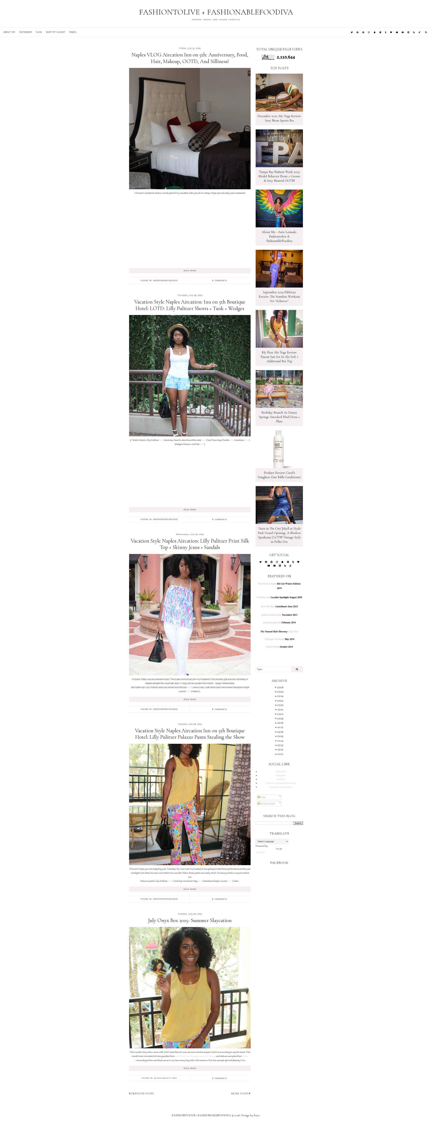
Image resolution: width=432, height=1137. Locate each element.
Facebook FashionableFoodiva (281, 783)
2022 (280, 705)
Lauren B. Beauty (207, 1056)
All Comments (267, 803)
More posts (240, 1093)
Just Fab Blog (268, 606)
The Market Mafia (267, 583)
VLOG (39, 32)
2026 (280, 687)
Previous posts (142, 1093)
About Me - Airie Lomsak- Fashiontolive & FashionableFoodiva (279, 236)
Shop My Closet (55, 32)
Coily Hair (293, 631)
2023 (280, 700)
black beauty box (165, 1078)
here (161, 440)
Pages (72, 32)
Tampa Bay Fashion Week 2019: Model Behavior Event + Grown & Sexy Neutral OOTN (279, 176)
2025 (280, 692)
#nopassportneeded (165, 280)
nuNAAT (179, 1056)
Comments (219, 280)
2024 (280, 696)
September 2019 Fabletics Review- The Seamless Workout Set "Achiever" (279, 296)
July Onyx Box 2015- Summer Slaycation (190, 920)
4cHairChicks (272, 647)
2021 (281, 709)
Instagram (25, 32)
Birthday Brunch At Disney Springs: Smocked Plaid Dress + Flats (279, 417)
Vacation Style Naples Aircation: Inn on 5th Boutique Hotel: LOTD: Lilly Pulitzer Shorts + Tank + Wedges (189, 304)
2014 (280, 741)
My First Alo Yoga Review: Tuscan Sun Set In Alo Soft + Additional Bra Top (279, 356)
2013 (281, 745)
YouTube (280, 779)
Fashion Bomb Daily (271, 615)
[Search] (297, 669)
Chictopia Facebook (274, 639)
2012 (281, 749)
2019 (280, 718)
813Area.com (263, 597)
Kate (257, 1115)
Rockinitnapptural (272, 622)
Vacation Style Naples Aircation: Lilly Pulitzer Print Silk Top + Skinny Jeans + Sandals (190, 543)
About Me (9, 32)
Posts (262, 797)
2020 (280, 714)
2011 (280, 754)
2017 (281, 727)
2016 (280, 732)
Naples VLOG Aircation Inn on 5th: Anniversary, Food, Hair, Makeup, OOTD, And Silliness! (189, 57)
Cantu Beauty (191, 1056)
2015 (281, 736)
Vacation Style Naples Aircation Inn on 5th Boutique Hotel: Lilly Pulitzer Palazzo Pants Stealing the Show (190, 733)
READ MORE (190, 271)
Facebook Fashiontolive (280, 787)
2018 (280, 723)
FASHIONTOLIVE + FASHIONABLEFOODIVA (216, 12)
